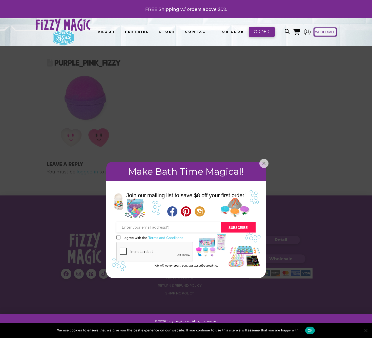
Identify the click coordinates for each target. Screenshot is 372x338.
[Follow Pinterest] (186, 212)
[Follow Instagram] (199, 212)
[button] (287, 32)
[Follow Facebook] (172, 212)
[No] (365, 330)
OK (310, 330)
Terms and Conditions (165, 237)
